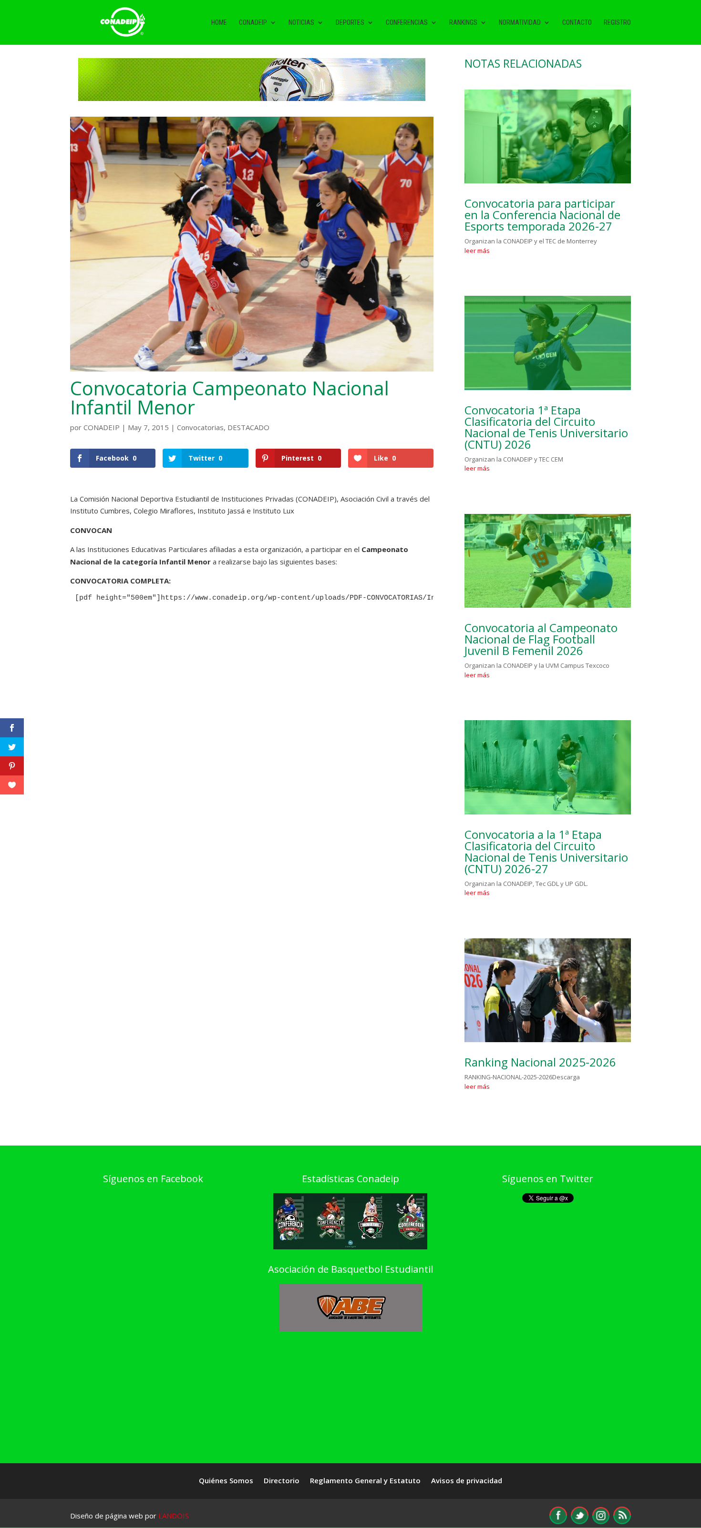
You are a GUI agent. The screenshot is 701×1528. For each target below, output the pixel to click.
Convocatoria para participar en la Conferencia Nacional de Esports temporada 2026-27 (542, 214)
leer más (477, 250)
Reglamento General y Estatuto (365, 1481)
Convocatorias (200, 427)
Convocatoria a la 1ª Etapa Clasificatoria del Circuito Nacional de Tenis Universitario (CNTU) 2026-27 (546, 851)
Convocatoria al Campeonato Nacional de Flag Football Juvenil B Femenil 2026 (541, 639)
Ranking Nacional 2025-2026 (540, 1062)
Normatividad (520, 22)
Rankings (463, 22)
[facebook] (558, 1521)
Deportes (350, 22)
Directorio (281, 1481)
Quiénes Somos (226, 1481)
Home (219, 22)
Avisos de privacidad (466, 1481)
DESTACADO (248, 427)
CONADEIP (101, 427)
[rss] (622, 1521)
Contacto (577, 22)
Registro (617, 22)
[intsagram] (600, 1521)
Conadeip (253, 22)
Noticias (301, 22)
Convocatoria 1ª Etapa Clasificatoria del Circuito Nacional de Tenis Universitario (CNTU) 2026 (546, 427)
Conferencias (407, 22)
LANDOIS (173, 1515)
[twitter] (579, 1521)
